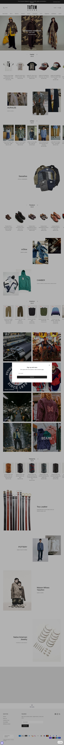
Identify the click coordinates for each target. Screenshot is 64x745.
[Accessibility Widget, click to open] (2, 743)
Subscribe (32, 377)
